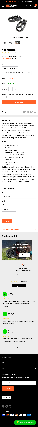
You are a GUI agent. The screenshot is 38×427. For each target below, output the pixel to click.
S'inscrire (8, 388)
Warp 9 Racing (6, 58)
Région (4, 201)
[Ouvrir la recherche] (27, 6)
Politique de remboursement (10, 229)
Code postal (5, 209)
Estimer (7, 221)
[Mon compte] (31, 6)
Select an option (19, 102)
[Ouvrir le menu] (3, 6)
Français (5, 397)
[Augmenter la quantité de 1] (20, 89)
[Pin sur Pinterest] (28, 112)
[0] (34, 6)
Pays (3, 192)
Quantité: (4, 89)
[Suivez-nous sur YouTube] (10, 406)
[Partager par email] (35, 112)
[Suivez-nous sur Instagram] (6, 406)
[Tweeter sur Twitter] (31, 112)
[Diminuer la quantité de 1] (10, 89)
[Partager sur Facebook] (24, 112)
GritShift (8, 421)
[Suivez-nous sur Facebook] (3, 406)
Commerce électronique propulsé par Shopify (13, 423)
